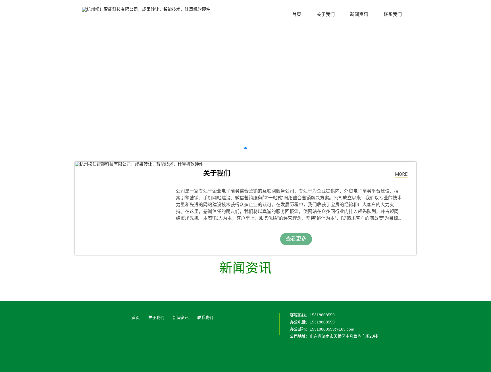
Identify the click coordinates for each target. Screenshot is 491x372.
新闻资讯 (181, 317)
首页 (136, 317)
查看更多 (296, 239)
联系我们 (205, 317)
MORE (401, 174)
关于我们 (156, 317)
